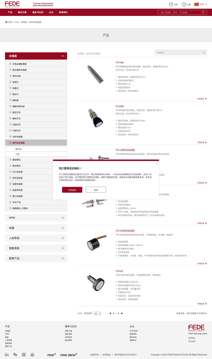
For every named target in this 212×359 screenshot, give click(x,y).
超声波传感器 (35, 22)
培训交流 (68, 337)
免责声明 (94, 354)
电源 (7, 337)
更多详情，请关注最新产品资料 (190, 313)
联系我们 (63, 12)
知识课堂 (68, 340)
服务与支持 (37, 12)
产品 (10, 12)
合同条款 (107, 354)
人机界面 (8, 340)
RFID (7, 334)
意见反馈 (191, 341)
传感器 (24, 22)
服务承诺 (68, 334)
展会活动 (133, 337)
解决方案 (22, 12)
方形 (17, 154)
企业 (51, 12)
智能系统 (8, 343)
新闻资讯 (133, 334)
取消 (96, 189)
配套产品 (8, 346)
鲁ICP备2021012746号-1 (126, 354)
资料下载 (68, 330)
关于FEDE (134, 330)
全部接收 (72, 189)
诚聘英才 (133, 340)
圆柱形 (18, 148)
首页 (10, 22)
